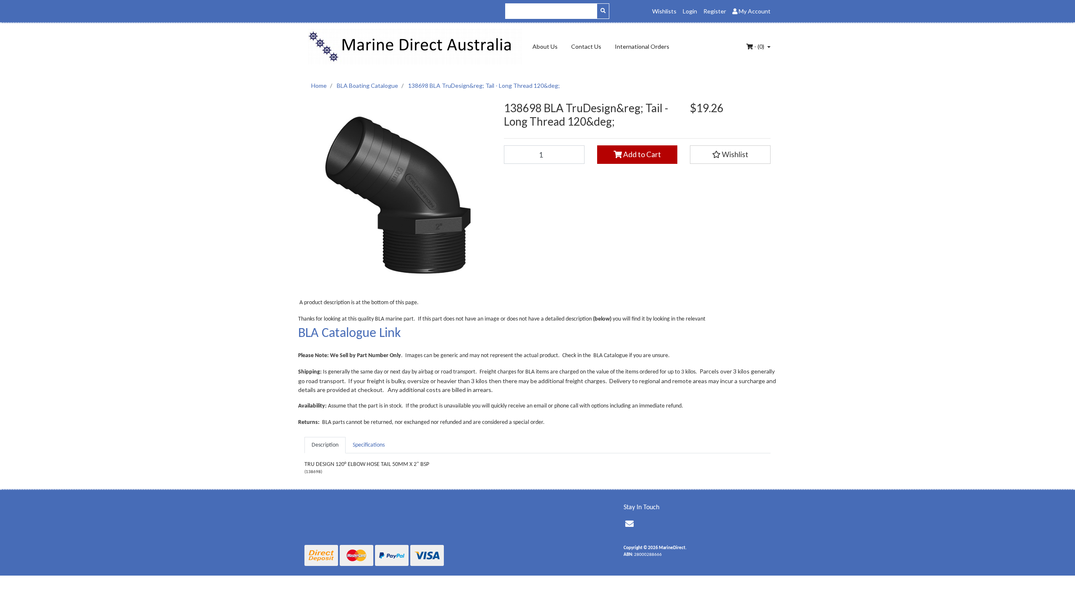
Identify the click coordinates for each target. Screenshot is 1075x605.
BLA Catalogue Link (349, 333)
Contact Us (586, 46)
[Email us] (629, 525)
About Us (545, 46)
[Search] (603, 11)
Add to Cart (641, 154)
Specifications (369, 445)
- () (759, 46)
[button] (730, 154)
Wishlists (664, 11)
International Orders (642, 46)
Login (690, 11)
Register (714, 11)
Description (325, 445)
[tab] (325, 445)
